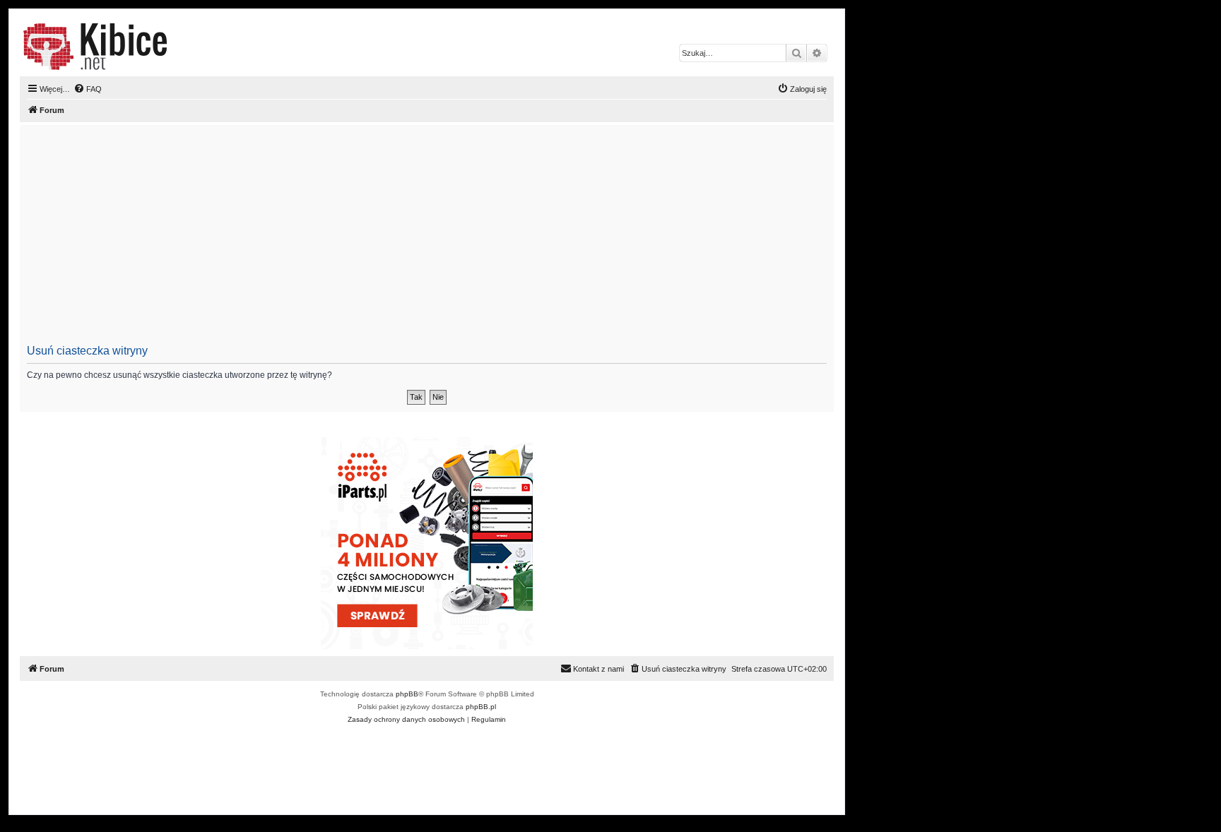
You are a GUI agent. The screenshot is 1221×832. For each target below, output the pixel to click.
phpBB (407, 694)
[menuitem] (87, 89)
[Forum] (95, 46)
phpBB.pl (481, 707)
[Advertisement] (451, 239)
